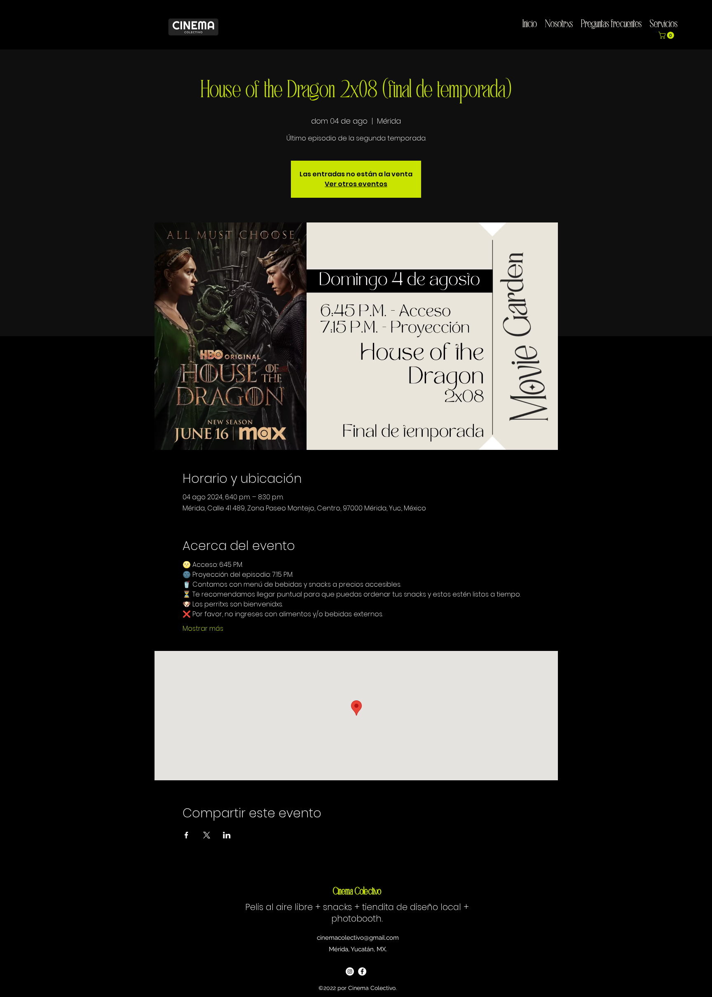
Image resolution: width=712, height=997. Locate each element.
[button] (667, 35)
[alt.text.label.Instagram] (692, 21)
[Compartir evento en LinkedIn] (227, 835)
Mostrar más (203, 628)
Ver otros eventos (356, 184)
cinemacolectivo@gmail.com (358, 937)
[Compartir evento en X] (207, 835)
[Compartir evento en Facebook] (186, 835)
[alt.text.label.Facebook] (704, 21)
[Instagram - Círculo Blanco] (350, 971)
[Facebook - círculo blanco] (362, 971)
